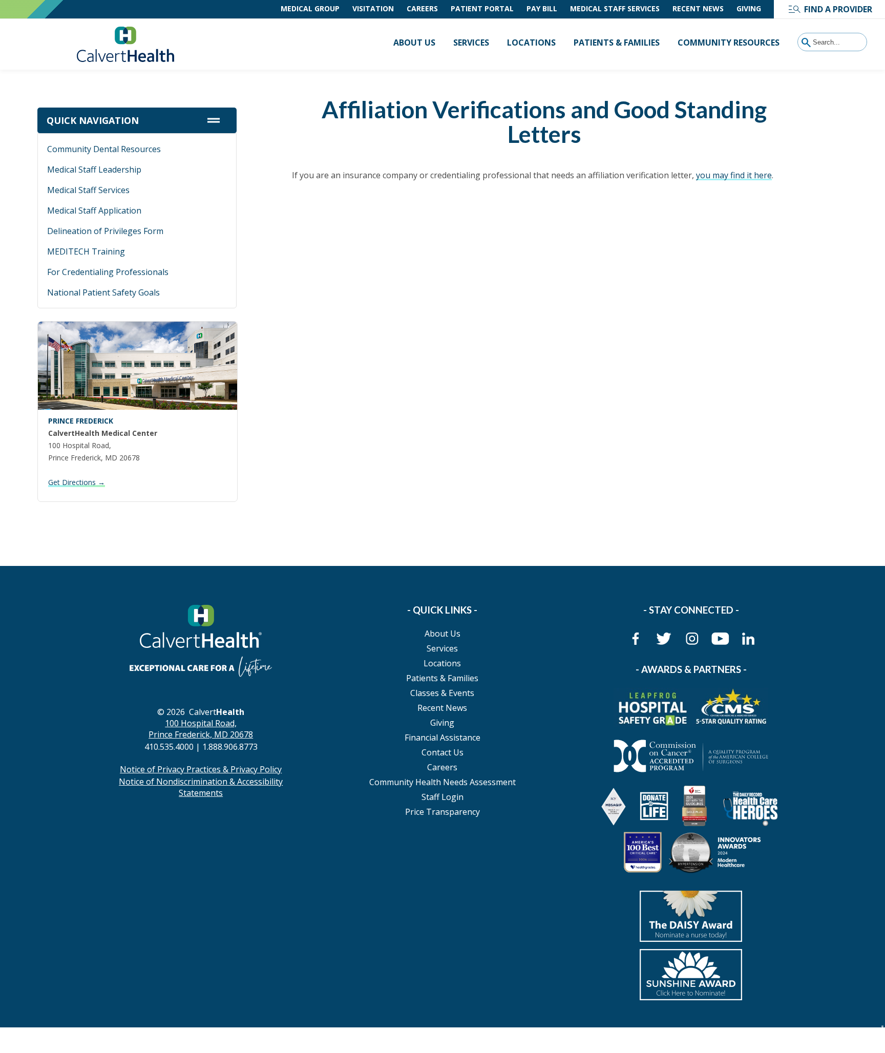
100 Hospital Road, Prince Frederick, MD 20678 (201, 729)
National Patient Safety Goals (103, 292)
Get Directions (76, 482)
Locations (531, 42)
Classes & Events (442, 693)
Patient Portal (482, 8)
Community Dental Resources (104, 149)
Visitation (373, 8)
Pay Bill (541, 8)
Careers (422, 8)
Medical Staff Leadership (94, 169)
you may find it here (734, 175)
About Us (414, 42)
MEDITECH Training (86, 251)
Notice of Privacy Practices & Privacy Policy (201, 769)
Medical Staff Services (615, 8)
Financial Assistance (442, 737)
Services (471, 42)
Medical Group (310, 8)
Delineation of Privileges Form (105, 231)
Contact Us (442, 752)
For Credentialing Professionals (107, 272)
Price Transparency (442, 811)
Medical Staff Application (94, 210)
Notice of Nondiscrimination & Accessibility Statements (201, 787)
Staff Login (442, 797)
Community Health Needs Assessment (442, 782)
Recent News (698, 8)
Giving (748, 8)
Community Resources (728, 42)
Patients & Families (617, 42)
